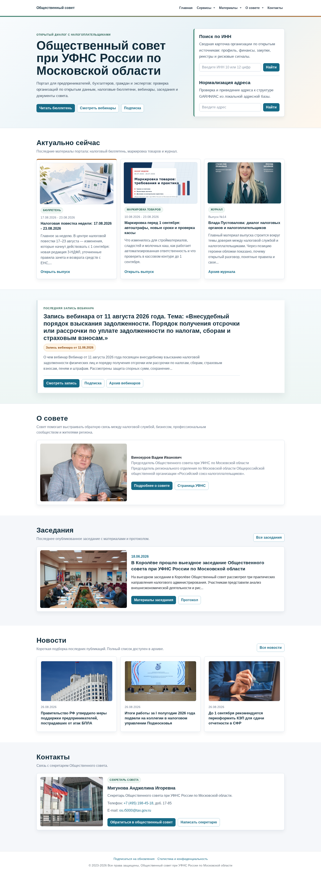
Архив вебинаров (124, 383)
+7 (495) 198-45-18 (138, 803)
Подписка (132, 108)
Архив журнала (221, 272)
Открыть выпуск (55, 272)
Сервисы (204, 8)
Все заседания (269, 537)
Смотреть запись (61, 383)
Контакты (275, 8)
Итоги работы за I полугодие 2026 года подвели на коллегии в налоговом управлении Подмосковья (160, 718)
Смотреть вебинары (98, 108)
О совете (252, 8)
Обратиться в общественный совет (141, 822)
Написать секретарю (199, 822)
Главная (186, 8)
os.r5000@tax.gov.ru (135, 810)
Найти (271, 67)
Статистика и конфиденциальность (182, 859)
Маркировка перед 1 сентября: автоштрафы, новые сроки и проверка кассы (159, 227)
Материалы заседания (153, 600)
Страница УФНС (192, 486)
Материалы (228, 8)
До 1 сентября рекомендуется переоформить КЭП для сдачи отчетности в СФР (236, 718)
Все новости (271, 647)
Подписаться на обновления (134, 859)
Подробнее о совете (152, 486)
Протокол (189, 600)
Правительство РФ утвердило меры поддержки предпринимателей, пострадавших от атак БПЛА (74, 718)
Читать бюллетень (55, 108)
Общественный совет (55, 8)
